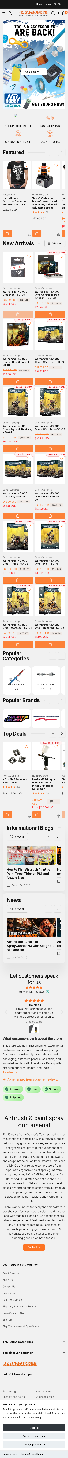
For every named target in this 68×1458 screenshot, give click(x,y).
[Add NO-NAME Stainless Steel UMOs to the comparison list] (29, 816)
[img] (34, 987)
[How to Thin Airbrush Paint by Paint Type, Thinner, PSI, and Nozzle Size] (31, 855)
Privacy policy (11, 1454)
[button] (4, 13)
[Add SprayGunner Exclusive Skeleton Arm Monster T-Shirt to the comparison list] (29, 235)
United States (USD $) (48, 4)
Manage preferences (34, 1444)
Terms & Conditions (32, 1454)
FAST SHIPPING (50, 126)
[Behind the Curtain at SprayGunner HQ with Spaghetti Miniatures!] (31, 927)
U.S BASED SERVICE (18, 142)
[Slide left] (52, 152)
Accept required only (34, 1436)
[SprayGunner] (20, 1365)
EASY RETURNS (50, 142)
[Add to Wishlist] (26, 165)
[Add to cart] (7, 233)
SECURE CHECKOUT (18, 126)
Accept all (34, 1427)
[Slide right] (61, 152)
